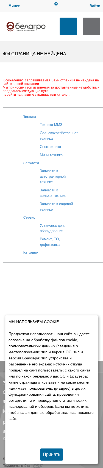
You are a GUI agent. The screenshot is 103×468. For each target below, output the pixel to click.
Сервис (29, 217)
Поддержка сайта (17, 466)
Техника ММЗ (51, 125)
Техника (29, 117)
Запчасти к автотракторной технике (53, 176)
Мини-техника (51, 155)
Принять (51, 454)
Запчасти (31, 163)
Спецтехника (50, 147)
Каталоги (30, 252)
